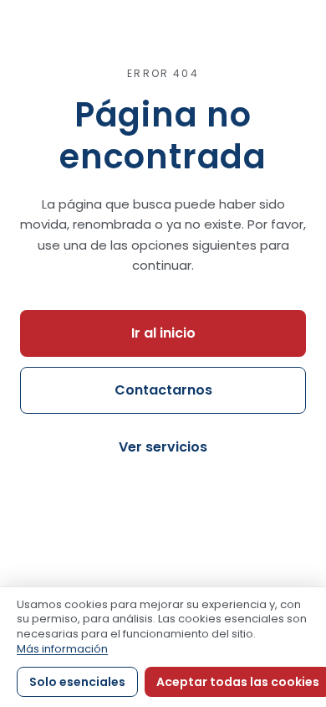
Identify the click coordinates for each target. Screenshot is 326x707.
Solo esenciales (77, 681)
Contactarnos (163, 390)
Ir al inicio (163, 333)
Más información (62, 649)
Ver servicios (163, 447)
